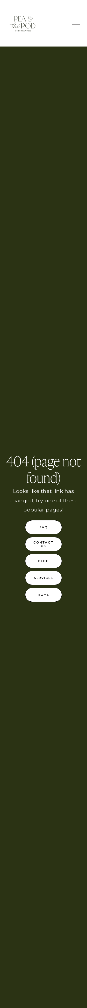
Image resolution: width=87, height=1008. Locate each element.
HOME (43, 595)
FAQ (43, 527)
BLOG (43, 561)
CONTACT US (43, 544)
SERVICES (43, 578)
